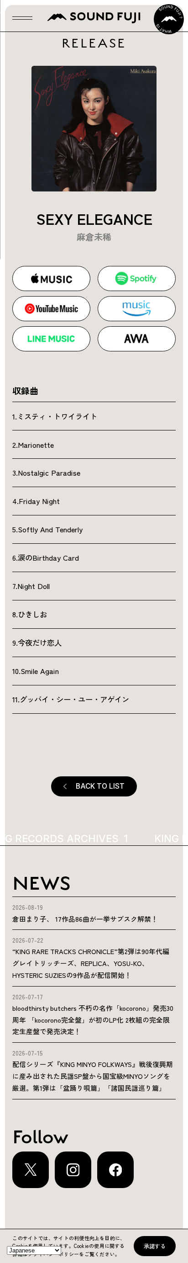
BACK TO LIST (100, 786)
